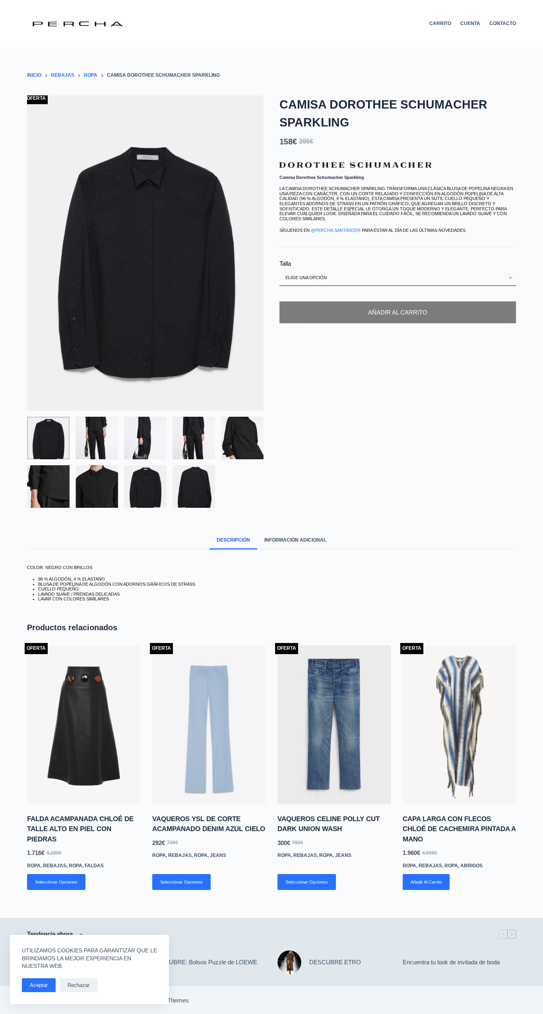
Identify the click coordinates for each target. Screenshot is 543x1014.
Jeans (218, 855)
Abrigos (471, 865)
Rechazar (78, 985)
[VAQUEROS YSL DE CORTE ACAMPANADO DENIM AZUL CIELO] (209, 724)
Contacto (502, 23)
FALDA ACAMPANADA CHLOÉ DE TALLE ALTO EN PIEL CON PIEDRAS (80, 829)
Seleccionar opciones (56, 882)
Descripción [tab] (233, 540)
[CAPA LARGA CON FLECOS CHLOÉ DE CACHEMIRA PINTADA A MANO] (459, 724)
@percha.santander (336, 230)
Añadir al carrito (397, 312)
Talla (285, 263)
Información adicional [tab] (295, 540)
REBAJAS (54, 865)
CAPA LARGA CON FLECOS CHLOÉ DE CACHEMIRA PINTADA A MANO (459, 829)
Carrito (440, 23)
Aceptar (39, 985)
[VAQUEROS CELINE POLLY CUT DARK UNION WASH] (334, 724)
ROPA (75, 865)
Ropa (34, 865)
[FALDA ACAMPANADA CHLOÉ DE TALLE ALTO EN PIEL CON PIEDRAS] (83, 724)
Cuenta (470, 23)
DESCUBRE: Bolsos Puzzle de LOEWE (204, 962)
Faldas (94, 865)
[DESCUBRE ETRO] (289, 962)
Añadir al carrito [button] (426, 882)
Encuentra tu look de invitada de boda (451, 962)
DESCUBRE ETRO (335, 962)
